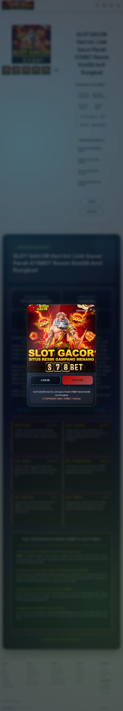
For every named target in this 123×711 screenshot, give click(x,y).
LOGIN (45, 380)
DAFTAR (77, 380)
